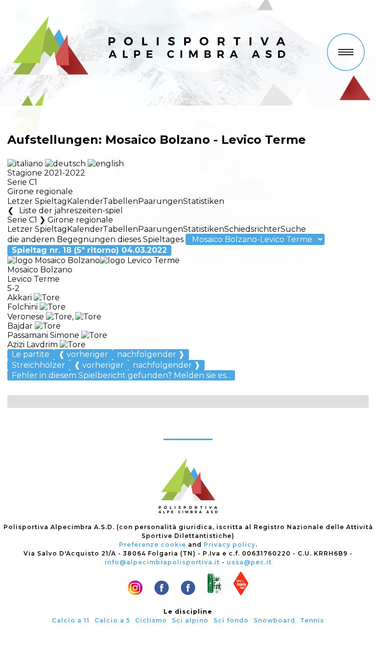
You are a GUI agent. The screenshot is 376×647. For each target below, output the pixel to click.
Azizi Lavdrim (32, 344)
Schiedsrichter (252, 229)
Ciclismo (151, 620)
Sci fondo (231, 620)
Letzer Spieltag (37, 201)
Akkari (20, 297)
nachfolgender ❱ (151, 354)
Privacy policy (230, 544)
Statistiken (203, 201)
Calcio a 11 (71, 620)
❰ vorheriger (83, 354)
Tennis (312, 620)
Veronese (26, 316)
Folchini (23, 307)
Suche (293, 229)
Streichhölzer (38, 365)
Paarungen (160, 201)
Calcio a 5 (112, 620)
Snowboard (274, 620)
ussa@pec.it (249, 562)
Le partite (30, 354)
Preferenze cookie (152, 544)
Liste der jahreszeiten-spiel (70, 210)
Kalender (85, 201)
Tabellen (120, 201)
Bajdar (21, 326)
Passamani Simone (43, 335)
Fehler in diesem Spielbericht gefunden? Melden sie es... (121, 375)
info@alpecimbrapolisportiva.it (162, 562)
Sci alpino (190, 620)
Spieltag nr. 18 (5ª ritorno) (89, 250)
